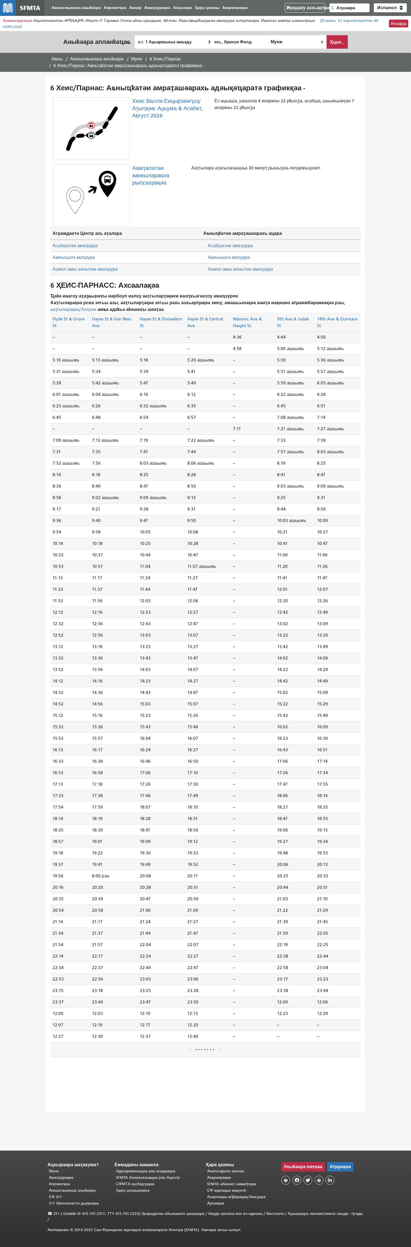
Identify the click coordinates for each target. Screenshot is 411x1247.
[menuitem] (76, 8)
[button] (390, 7)
